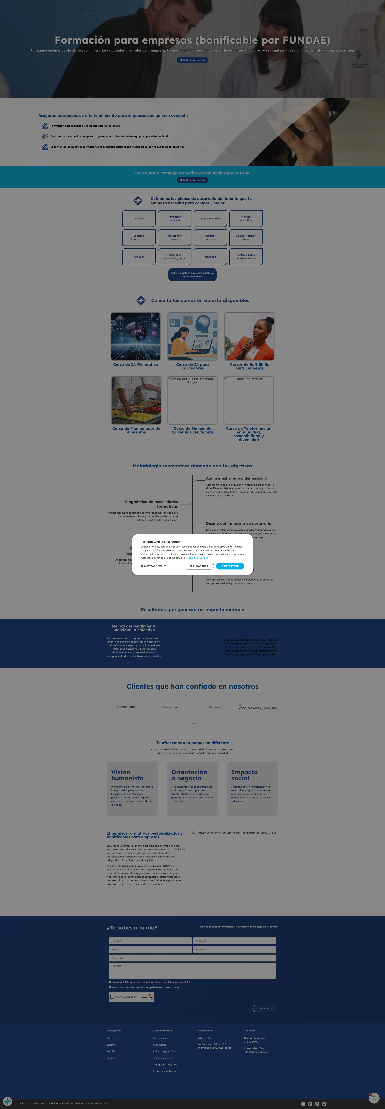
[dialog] (192, 554)
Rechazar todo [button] (199, 566)
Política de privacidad (197, 557)
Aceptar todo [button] (230, 566)
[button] (153, 566)
